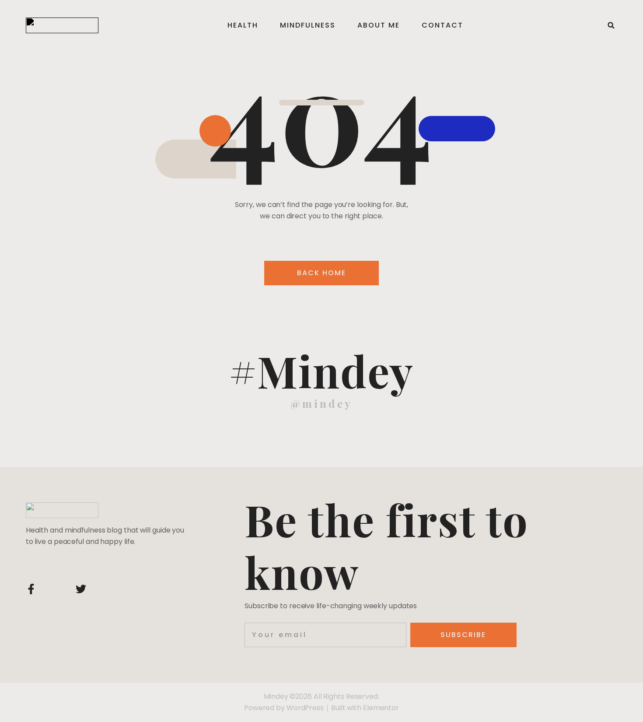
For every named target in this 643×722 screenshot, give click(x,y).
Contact (442, 25)
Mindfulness (307, 25)
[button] (611, 25)
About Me (378, 25)
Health (242, 25)
